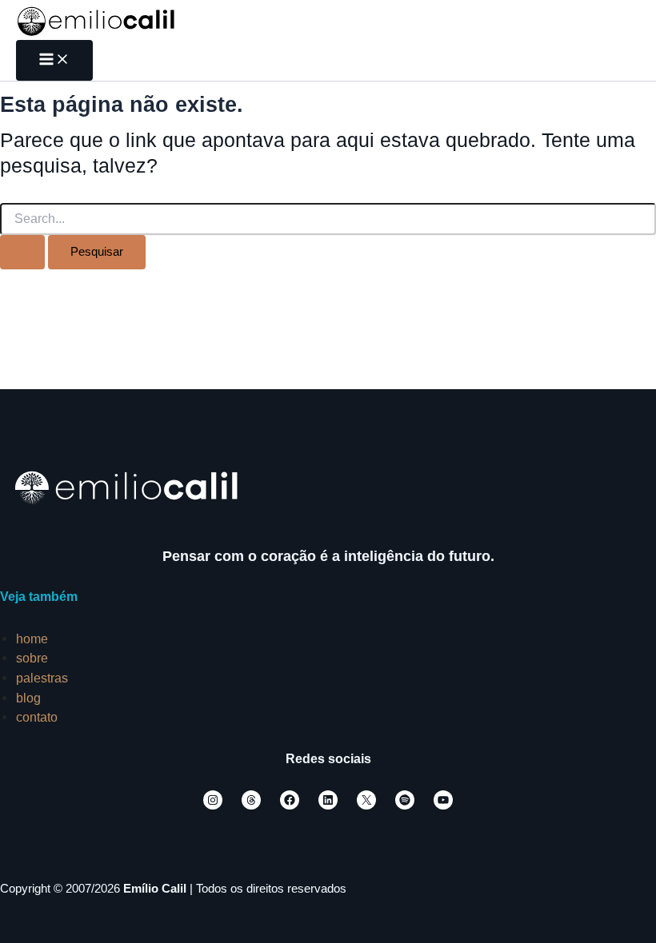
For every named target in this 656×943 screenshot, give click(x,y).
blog (28, 697)
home (32, 638)
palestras (42, 677)
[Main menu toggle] (54, 60)
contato (37, 717)
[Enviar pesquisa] (22, 252)
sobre (32, 658)
